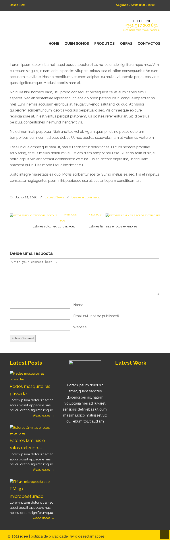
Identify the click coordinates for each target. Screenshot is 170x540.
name (78, 305)
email (96, 316)
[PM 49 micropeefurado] (30, 482)
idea (24, 536)
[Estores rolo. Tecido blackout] (33, 215)
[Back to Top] (164, 534)
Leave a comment (85, 197)
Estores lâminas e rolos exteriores (113, 226)
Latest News (54, 197)
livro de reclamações (87, 536)
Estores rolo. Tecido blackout (54, 226)
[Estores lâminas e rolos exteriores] (133, 215)
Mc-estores (48, 26)
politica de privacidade (50, 536)
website (80, 327)
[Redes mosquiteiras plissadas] (31, 379)
